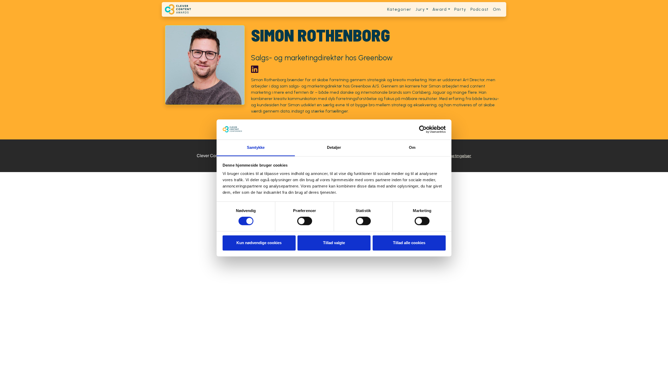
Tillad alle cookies (409, 242)
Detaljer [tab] (334, 147)
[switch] (304, 221)
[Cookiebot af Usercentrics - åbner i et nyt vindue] (423, 129)
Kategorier (399, 9)
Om (497, 9)
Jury (420, 9)
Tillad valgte (334, 242)
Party (460, 9)
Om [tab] (412, 147)
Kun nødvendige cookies (259, 242)
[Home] (178, 9)
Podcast (479, 9)
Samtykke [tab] (256, 147)
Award (439, 9)
